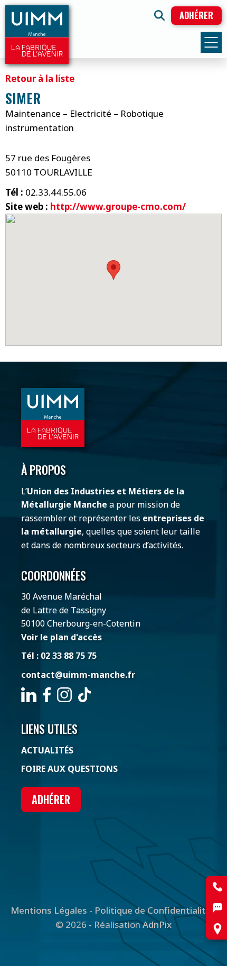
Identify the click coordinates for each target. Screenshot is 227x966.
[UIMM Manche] (37, 34)
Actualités (47, 750)
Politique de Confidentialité (152, 910)
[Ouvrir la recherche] (159, 15)
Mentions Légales (49, 910)
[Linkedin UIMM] (28, 694)
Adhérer (196, 15)
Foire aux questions (69, 769)
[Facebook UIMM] (47, 694)
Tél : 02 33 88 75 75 (59, 655)
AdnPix (157, 924)
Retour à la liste (39, 78)
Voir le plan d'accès (61, 637)
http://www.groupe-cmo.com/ (118, 206)
